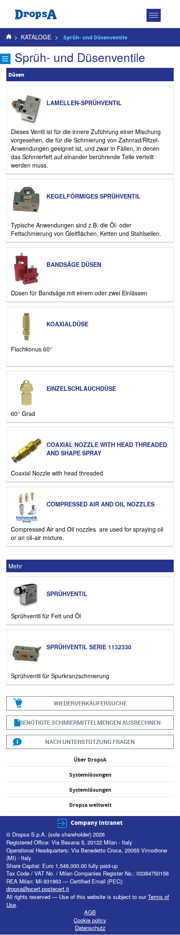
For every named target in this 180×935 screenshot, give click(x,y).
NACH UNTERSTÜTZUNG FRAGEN (90, 742)
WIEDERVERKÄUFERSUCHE (90, 703)
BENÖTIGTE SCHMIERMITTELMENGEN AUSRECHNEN (90, 722)
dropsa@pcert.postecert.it (37, 889)
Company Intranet (97, 823)
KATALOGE (36, 37)
